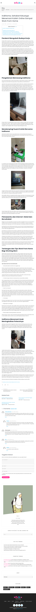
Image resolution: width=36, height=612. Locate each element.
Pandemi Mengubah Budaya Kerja (8, 28)
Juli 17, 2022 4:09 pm (15, 411)
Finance (5, 587)
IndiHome (4, 382)
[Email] (22, 605)
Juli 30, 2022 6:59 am (13, 421)
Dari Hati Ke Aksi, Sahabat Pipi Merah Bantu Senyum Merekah (14, 544)
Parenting (22, 587)
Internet (7, 382)
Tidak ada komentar (9, 398)
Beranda (3, 9)
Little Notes (7, 9)
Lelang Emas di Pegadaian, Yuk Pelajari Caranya (12, 548)
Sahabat (12, 382)
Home (5, 601)
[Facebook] (14, 605)
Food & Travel (11, 587)
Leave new (14, 408)
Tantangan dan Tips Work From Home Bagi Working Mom (12, 33)
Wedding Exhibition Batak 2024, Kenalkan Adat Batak (12, 547)
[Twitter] (19, 605)
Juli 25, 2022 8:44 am (10, 439)
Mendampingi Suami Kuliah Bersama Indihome (10, 31)
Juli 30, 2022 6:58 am (13, 447)
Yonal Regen (6, 565)
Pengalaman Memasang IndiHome (8, 30)
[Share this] (3, 385)
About (9, 601)
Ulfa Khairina (6, 563)
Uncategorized (6, 589)
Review (28, 587)
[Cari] (35, 3)
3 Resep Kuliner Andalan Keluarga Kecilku (17, 563)
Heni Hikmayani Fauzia (7, 559)
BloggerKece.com (20, 608)
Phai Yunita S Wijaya (7, 564)
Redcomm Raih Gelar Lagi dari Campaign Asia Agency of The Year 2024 (16, 546)
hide (15, 26)
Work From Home (17, 382)
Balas (6, 417)
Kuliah (10, 382)
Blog (13, 601)
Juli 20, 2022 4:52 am (14, 430)
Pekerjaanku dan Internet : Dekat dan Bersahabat (11, 32)
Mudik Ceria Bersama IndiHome (7, 397)
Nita (6, 439)
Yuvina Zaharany (8, 411)
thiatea (7, 421)
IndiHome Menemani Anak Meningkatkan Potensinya (11, 34)
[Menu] (1, 3)
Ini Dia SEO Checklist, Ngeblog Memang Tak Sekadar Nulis (22, 564)
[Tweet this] (5, 385)
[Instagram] (17, 605)
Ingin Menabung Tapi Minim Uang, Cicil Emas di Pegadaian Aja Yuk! (14, 550)
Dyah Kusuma (6, 560)
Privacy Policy (18, 602)
